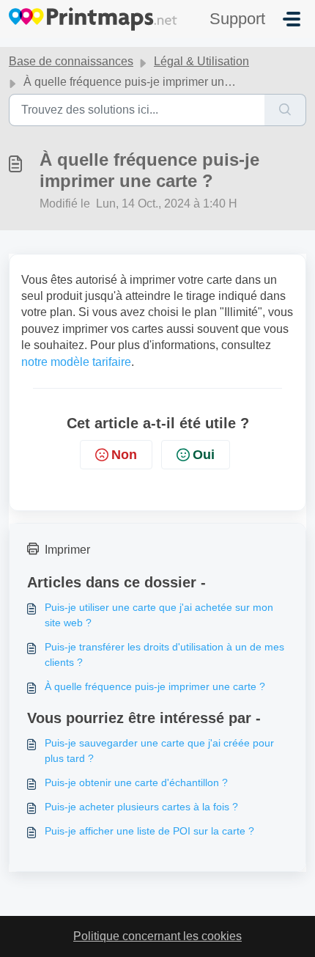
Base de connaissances (71, 61)
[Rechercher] (285, 110)
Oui (204, 454)
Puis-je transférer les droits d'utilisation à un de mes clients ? (164, 654)
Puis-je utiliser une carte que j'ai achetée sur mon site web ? (159, 614)
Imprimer (67, 549)
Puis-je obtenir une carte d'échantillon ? (136, 782)
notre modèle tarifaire (76, 362)
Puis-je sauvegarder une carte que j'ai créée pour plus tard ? (159, 750)
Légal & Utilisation (201, 61)
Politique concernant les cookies (157, 936)
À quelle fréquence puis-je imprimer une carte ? (155, 686)
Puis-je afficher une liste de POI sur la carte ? (149, 831)
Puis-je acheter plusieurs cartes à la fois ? (141, 807)
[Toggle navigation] (291, 19)
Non (124, 454)
